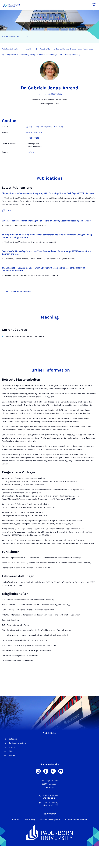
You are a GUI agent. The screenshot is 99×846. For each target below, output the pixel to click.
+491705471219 (32, 138)
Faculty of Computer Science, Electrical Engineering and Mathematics (66, 49)
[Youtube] (60, 771)
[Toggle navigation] (27, 36)
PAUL (11, 751)
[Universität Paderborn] (49, 832)
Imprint (15, 819)
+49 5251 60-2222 (50, 805)
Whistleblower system (50, 819)
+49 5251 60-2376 (34, 132)
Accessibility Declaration (76, 819)
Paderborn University (10, 49)
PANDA (12, 755)
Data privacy (29, 819)
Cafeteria (13, 739)
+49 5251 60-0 (49, 798)
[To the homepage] (11, 4)
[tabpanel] (49, 140)
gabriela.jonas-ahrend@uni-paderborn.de (44, 127)
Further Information (11, 36)
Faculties (28, 49)
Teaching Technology (72, 54)
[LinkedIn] (53, 771)
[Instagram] (38, 771)
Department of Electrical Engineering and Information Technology (32, 54)
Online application (17, 743)
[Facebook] (45, 771)
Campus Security (50, 802)
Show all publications (21, 291)
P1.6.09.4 (30, 152)
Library (12, 747)
